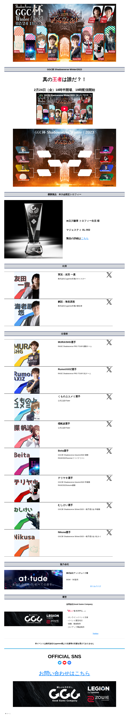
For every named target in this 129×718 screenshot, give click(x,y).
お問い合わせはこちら (64, 673)
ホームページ (95, 586)
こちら (85, 238)
